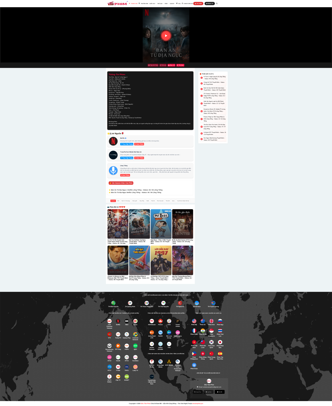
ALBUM (172, 3)
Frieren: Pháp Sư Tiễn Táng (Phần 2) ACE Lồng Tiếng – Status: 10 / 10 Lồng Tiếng (214, 119)
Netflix (147, 200)
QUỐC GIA (152, 3)
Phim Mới (168, 200)
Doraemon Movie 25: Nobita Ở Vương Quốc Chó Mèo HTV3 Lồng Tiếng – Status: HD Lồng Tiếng (214, 111)
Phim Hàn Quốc (160, 200)
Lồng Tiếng (141, 200)
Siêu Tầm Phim (146, 403)
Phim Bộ (153, 200)
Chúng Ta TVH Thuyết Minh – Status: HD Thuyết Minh (214, 83)
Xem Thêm (139, 144)
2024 (118, 200)
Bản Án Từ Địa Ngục (126, 200)
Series (173, 200)
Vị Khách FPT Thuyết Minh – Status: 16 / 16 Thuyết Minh (215, 133)
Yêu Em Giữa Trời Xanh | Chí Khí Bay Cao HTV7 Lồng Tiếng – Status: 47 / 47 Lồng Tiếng (215, 126)
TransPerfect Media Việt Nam (183, 200)
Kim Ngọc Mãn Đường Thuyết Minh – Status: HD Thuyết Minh (214, 139)
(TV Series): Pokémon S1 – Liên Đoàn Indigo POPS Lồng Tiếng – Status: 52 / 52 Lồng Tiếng (214, 96)
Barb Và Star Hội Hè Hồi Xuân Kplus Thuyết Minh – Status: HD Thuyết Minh (215, 89)
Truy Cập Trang (128, 144)
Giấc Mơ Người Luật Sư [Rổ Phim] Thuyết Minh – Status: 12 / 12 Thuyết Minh (214, 103)
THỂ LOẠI (159, 3)
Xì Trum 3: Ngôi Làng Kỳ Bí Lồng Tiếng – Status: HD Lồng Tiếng (214, 77)
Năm (166, 3)
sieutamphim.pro (197, 403)
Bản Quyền (134, 200)
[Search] (216, 3)
